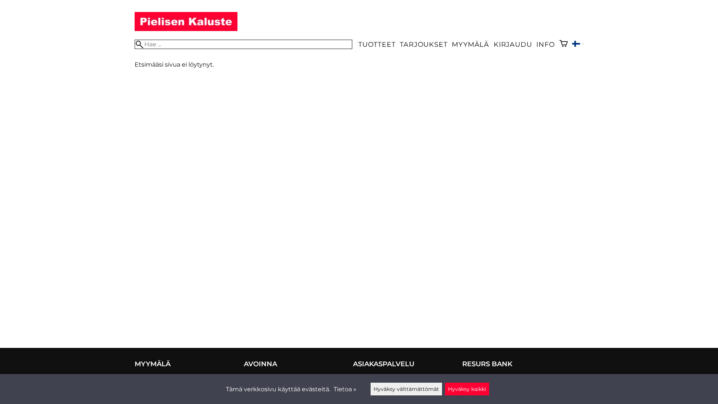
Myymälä (470, 44)
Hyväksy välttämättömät (406, 389)
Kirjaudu (513, 44)
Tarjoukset (423, 44)
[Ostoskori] (563, 44)
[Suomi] (577, 44)
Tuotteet (376, 44)
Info (545, 44)
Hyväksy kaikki (467, 389)
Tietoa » (345, 389)
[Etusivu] (186, 29)
